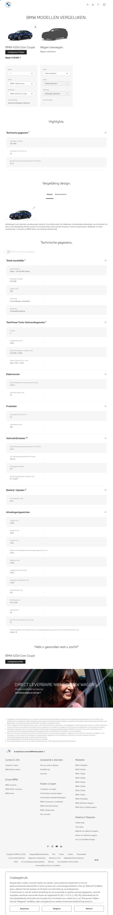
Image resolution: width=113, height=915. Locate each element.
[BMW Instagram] (52, 846)
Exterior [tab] (50, 194)
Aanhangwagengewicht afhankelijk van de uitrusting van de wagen (27, 739)
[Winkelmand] (93, 4)
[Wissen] (35, 27)
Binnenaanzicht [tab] (60, 194)
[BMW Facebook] (47, 846)
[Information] (20, 57)
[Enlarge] (33, 208)
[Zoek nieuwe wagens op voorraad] (56, 688)
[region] (21, 214)
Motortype (11, 90)
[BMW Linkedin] (61, 846)
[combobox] (21, 73)
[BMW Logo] (8, 5)
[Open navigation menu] (104, 4)
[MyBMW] (87, 4)
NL (97, 860)
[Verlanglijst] (98, 4)
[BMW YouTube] (56, 846)
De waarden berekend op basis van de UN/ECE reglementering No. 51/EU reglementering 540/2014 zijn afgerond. (41, 741)
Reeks (10, 69)
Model (10, 79)
